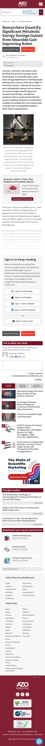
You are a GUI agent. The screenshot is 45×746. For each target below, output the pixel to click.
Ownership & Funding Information (14, 669)
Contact (8, 651)
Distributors (27, 624)
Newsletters (10, 648)
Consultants (27, 627)
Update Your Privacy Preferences (24, 739)
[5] (9, 445)
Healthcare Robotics (13, 636)
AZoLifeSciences (28, 595)
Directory (9, 624)
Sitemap (25, 633)
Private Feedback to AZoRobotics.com (27, 376)
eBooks (8, 627)
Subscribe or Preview (20, 538)
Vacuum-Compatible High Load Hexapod (29, 415)
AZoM (8, 583)
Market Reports (28, 615)
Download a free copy (22, 199)
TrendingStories (8, 386)
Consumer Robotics (24, 21)
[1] (9, 394)
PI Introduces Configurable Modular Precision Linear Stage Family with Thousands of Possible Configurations (30, 447)
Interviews (10, 621)
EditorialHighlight (23, 386)
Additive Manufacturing (21, 535)
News (13, 21)
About (8, 609)
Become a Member (13, 642)
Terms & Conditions (13, 657)
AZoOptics (9, 592)
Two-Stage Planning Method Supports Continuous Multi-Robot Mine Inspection (28, 406)
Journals (9, 633)
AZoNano (9, 586)
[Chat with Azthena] (39, 741)
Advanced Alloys (19, 547)
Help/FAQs (26, 630)
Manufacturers (28, 621)
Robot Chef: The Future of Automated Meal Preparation (21, 508)
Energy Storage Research (22, 558)
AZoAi (24, 589)
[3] (9, 417)
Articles (8, 615)
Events (25, 618)
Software (25, 612)
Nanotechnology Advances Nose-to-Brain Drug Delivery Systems (30, 393)
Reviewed (10, 65)
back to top (37, 677)
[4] (9, 428)
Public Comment (36, 373)
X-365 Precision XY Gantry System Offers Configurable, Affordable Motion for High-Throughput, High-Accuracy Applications (29, 431)
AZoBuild (9, 595)
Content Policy (11, 665)
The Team (26, 636)
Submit (38, 379)
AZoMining (10, 598)
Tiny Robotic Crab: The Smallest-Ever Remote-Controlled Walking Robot (20, 519)
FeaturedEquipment (36, 386)
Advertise (9, 654)
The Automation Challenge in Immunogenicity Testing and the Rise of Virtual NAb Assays (22, 497)
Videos (25, 609)
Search (8, 645)
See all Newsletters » (11, 569)
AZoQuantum (27, 586)
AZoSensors (27, 583)
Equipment (10, 618)
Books (8, 630)
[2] (9, 405)
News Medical (27, 592)
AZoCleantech (11, 589)
